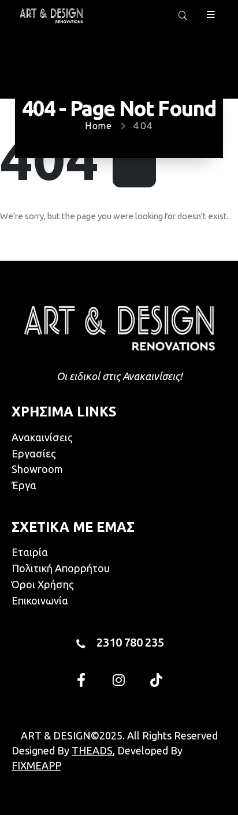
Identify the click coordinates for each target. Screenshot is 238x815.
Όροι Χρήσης (43, 584)
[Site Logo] (51, 15)
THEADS (92, 750)
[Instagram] (119, 680)
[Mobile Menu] (210, 13)
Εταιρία (30, 552)
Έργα (24, 485)
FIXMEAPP (36, 765)
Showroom (37, 469)
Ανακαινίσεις (42, 437)
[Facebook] (81, 680)
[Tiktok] (156, 680)
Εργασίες (34, 453)
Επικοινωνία (40, 600)
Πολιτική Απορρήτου (61, 568)
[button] (183, 16)
